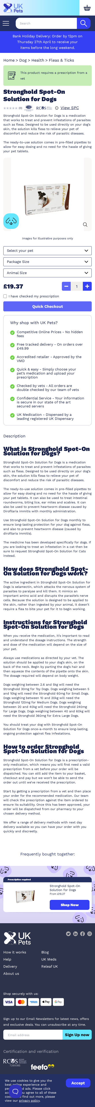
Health (37, 60)
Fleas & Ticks (61, 60)
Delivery (10, 966)
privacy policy (29, 1100)
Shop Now (70, 905)
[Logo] (13, 8)
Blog (45, 952)
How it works (14, 952)
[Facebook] (82, 933)
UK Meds (48, 959)
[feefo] (42, 1067)
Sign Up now (77, 1034)
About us (11, 973)
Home (9, 60)
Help (7, 959)
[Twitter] (68, 933)
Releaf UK (49, 966)
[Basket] (87, 8)
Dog (23, 60)
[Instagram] (89, 933)
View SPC (70, 107)
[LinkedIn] (75, 933)
